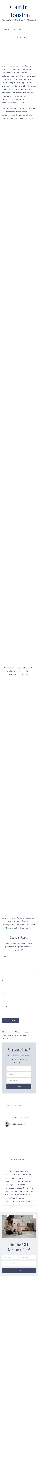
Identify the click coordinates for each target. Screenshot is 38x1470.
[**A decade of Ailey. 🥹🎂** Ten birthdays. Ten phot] (11, 1133)
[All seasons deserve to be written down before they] (26, 1142)
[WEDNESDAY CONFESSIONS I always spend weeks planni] (26, 1133)
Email (5, 993)
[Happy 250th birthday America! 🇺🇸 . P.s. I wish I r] (11, 1151)
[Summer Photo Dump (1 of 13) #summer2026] (11, 1142)
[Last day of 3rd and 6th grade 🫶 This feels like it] (26, 1151)
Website (5, 1006)
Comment (6, 956)
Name (5, 980)
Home (4, 29)
